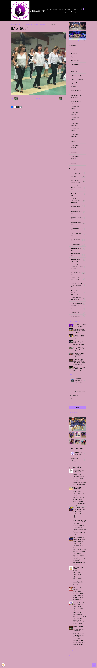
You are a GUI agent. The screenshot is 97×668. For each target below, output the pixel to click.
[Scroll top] (94, 665)
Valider (78, 407)
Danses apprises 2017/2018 (75, 157)
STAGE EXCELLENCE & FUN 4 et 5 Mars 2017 (78, 285)
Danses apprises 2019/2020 (75, 146)
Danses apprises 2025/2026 (75, 113)
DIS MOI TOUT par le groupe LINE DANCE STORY (79, 368)
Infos (72, 49)
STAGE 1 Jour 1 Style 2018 (77, 234)
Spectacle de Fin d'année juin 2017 (77, 260)
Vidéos (67, 9)
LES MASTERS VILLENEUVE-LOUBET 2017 (78, 292)
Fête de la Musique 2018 (77, 223)
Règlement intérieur (76, 83)
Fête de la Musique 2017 (77, 249)
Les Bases (73, 86)
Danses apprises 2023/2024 (75, 124)
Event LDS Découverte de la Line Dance (78, 200)
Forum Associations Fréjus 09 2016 (77, 304)
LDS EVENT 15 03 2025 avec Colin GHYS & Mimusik (78, 342)
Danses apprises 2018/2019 (75, 151)
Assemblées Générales (79, 453)
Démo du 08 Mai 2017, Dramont (77, 278)
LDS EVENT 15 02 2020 (77, 194)
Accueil (48, 9)
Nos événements (77, 316)
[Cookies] (3, 665)
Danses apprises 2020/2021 (75, 140)
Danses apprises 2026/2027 (75, 107)
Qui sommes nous (76, 64)
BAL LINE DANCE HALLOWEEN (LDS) (79, 508)
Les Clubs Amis (75, 60)
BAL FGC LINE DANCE (77, 588)
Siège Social (74, 72)
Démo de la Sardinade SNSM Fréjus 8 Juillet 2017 (77, 187)
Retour (38, 98)
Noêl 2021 (77, 177)
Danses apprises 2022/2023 (75, 129)
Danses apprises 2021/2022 (75, 135)
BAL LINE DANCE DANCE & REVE (78, 471)
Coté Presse (74, 68)
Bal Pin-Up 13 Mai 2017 (77, 273)
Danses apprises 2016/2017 (75, 162)
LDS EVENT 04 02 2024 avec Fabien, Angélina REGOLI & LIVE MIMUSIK (79, 361)
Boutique (74, 12)
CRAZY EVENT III (78, 627)
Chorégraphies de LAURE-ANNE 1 (76, 91)
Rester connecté (75, 399)
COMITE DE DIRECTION (77, 79)
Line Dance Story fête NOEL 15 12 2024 (78, 354)
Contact (55, 9)
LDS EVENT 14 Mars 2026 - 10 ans (79, 325)
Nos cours (77, 309)
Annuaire (74, 9)
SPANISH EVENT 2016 (77, 255)
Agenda (67, 12)
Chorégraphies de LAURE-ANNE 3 (76, 102)
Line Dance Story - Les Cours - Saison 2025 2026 (79, 336)
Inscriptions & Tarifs (76, 75)
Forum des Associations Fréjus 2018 (78, 211)
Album (61, 9)
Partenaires (74, 53)
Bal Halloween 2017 (77, 245)
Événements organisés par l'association (77, 460)
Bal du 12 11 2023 (77, 173)
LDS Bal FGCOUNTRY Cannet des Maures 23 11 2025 (79, 330)
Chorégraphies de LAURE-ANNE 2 (76, 96)
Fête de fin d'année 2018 (77, 218)
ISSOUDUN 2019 (77, 206)
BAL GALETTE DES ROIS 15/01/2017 (78, 299)
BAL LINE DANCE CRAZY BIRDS (78, 488)
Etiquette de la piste (76, 57)
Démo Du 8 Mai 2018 (77, 229)
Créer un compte (73, 402)
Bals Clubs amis (77, 312)
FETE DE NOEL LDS (79, 602)
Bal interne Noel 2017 (77, 240)
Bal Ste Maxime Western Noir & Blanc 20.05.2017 (35, 24)
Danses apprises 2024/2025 (75, 118)
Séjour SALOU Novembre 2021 (77, 181)
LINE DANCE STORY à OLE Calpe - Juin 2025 (79, 348)
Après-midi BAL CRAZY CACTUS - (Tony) (78, 568)
